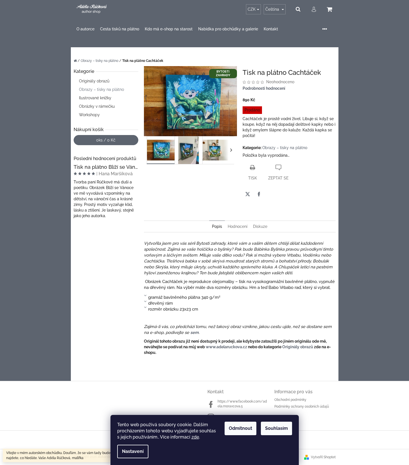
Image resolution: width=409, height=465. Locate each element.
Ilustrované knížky (95, 98)
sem (194, 332)
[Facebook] (259, 194)
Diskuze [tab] (260, 226)
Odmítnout (240, 428)
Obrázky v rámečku (97, 106)
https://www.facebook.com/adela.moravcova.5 (242, 403)
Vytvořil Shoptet (323, 457)
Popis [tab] (217, 226)
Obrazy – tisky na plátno (101, 89)
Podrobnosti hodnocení (264, 88)
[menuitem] (85, 29)
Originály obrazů (94, 81)
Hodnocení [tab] (237, 226)
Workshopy (89, 115)
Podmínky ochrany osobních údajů (301, 406)
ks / (106, 140)
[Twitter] (248, 194)
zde (195, 437)
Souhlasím (276, 428)
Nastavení (133, 451)
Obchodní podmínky (290, 400)
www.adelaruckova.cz (226, 347)
